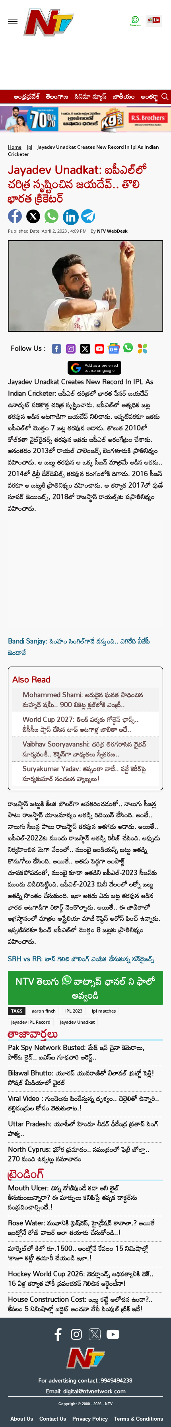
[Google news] (113, 350)
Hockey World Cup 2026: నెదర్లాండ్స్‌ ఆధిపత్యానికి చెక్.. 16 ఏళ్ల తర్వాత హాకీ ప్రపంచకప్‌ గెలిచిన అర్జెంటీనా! (81, 1278)
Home (14, 147)
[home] (4, 96)
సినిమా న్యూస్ (91, 96)
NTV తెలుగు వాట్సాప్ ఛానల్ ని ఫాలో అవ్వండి (85, 988)
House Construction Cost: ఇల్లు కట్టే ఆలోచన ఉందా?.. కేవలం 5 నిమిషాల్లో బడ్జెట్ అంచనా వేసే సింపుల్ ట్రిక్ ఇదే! (80, 1304)
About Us (21, 1419)
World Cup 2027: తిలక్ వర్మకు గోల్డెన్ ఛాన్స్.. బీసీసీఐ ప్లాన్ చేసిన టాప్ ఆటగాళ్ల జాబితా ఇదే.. (81, 724)
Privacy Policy (90, 1419)
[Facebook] (56, 351)
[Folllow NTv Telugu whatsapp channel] (135, 21)
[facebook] (16, 217)
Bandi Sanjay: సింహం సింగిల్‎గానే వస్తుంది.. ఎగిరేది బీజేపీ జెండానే (79, 646)
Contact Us (52, 1419)
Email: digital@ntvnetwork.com (86, 1391)
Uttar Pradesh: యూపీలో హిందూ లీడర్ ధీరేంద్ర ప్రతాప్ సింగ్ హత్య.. (83, 1128)
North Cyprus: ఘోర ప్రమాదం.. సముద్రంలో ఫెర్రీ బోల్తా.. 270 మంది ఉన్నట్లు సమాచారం (79, 1154)
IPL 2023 (73, 1011)
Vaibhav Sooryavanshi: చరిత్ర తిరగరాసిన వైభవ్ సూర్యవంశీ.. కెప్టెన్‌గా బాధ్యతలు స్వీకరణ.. (85, 749)
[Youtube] (99, 351)
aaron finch (44, 1011)
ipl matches (104, 1011)
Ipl (29, 147)
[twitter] (34, 217)
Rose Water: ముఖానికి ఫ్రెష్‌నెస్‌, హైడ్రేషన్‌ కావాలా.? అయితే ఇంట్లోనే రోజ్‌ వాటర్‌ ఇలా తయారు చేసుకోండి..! (81, 1227)
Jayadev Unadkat (77, 1022)
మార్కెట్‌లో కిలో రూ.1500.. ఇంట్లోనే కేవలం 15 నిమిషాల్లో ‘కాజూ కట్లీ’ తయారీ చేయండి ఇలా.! (78, 1253)
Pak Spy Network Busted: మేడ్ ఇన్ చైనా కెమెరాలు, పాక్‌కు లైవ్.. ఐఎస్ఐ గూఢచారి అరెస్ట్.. (76, 1052)
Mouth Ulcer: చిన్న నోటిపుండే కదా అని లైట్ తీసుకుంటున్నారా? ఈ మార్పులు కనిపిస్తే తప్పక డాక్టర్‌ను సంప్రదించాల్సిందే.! (72, 1197)
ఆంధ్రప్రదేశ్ (27, 96)
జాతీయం (124, 96)
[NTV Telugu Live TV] (154, 21)
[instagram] (76, 1336)
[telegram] (89, 217)
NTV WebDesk (112, 231)
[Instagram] (71, 351)
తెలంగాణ (57, 96)
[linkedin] (71, 217)
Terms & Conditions (138, 1419)
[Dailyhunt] (143, 351)
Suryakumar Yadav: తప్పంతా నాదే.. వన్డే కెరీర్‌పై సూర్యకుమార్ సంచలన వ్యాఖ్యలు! (84, 773)
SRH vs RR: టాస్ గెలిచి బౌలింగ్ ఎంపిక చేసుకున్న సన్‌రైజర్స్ (81, 958)
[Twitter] (85, 351)
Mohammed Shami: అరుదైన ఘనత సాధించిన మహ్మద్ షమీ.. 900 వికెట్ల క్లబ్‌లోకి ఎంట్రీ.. (83, 700)
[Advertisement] (85, 570)
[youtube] (113, 1336)
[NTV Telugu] (48, 21)
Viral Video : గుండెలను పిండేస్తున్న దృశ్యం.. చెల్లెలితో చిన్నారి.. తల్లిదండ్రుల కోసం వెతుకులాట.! (83, 1103)
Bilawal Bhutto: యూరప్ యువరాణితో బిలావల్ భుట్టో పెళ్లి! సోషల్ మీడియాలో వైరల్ (81, 1077)
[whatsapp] (52, 217)
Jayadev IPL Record (31, 1022)
